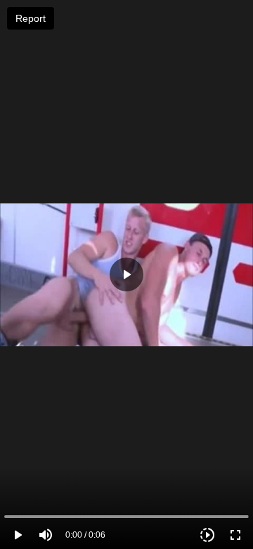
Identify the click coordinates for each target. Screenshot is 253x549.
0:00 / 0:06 (85, 535)
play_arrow (17, 534)
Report (30, 18)
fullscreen (235, 534)
